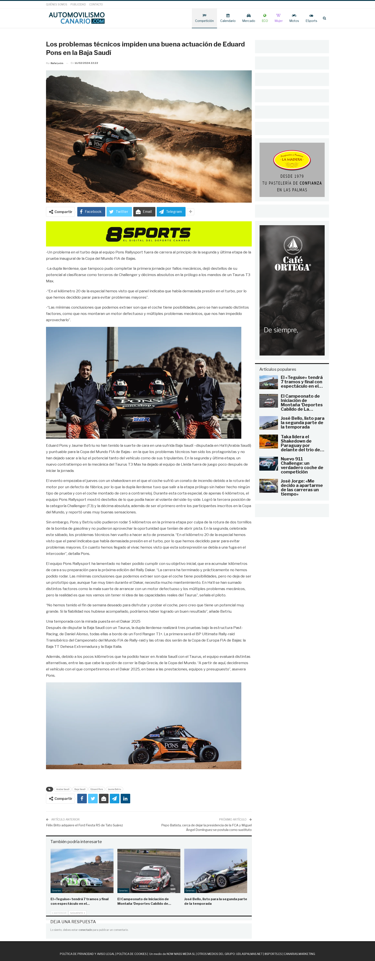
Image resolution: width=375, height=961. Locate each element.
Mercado (248, 21)
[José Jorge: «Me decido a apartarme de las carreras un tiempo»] (268, 486)
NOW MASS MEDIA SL (181, 954)
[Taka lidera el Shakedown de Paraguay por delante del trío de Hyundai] (268, 441)
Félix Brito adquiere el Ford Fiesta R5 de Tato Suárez (84, 825)
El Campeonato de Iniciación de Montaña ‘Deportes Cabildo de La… (302, 403)
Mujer (279, 21)
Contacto (96, 4)
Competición (204, 21)
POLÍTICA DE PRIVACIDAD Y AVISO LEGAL (87, 954)
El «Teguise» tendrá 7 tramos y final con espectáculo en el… (302, 382)
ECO (265, 21)
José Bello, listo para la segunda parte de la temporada (302, 423)
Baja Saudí (80, 789)
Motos (294, 21)
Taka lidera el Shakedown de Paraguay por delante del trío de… (302, 443)
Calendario (228, 21)
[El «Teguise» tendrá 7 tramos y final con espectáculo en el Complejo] (82, 871)
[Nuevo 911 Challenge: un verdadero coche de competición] (268, 464)
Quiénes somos (56, 4)
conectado (85, 929)
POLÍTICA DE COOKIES (132, 954)
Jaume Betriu (114, 789)
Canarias (56, 890)
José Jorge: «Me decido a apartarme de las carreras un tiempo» (302, 487)
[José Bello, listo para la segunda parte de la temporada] (215, 871)
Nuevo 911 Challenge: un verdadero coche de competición (302, 465)
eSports (311, 21)
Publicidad (78, 4)
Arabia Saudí (62, 789)
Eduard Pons (96, 789)
